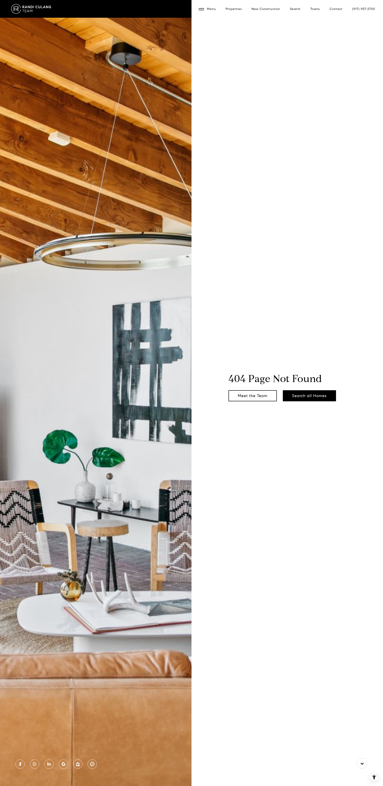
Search (295, 9)
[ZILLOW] (77, 764)
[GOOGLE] (63, 764)
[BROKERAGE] (92, 764)
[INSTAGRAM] (34, 764)
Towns (315, 9)
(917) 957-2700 (363, 9)
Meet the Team (253, 395)
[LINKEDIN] (49, 764)
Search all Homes (309, 395)
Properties (234, 9)
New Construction (266, 9)
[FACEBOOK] (20, 764)
